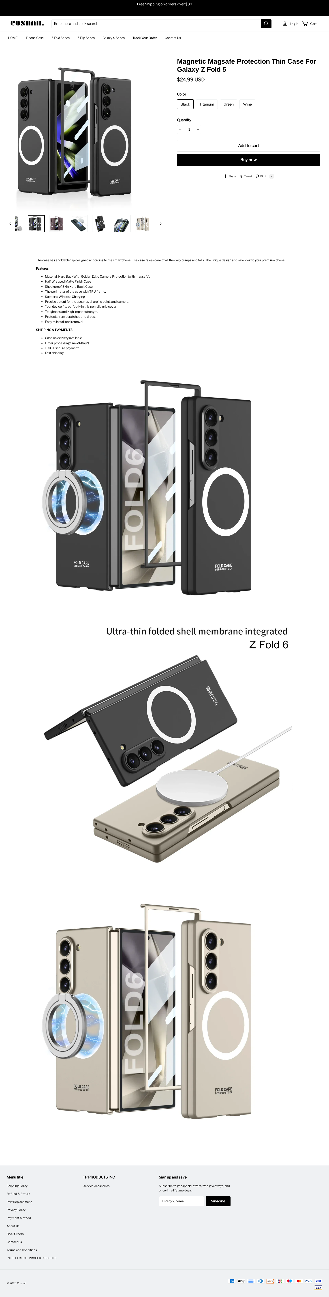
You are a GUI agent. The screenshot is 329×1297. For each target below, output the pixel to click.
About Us (13, 1226)
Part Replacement (19, 1202)
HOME (13, 38)
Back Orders (15, 1234)
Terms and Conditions (22, 1250)
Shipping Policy (17, 1186)
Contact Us (173, 38)
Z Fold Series (60, 38)
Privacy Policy (16, 1210)
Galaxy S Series (114, 38)
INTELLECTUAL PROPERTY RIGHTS (31, 1258)
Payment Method (19, 1218)
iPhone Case (35, 38)
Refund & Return (18, 1193)
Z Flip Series (86, 38)
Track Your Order (144, 38)
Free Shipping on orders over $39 (164, 4)
